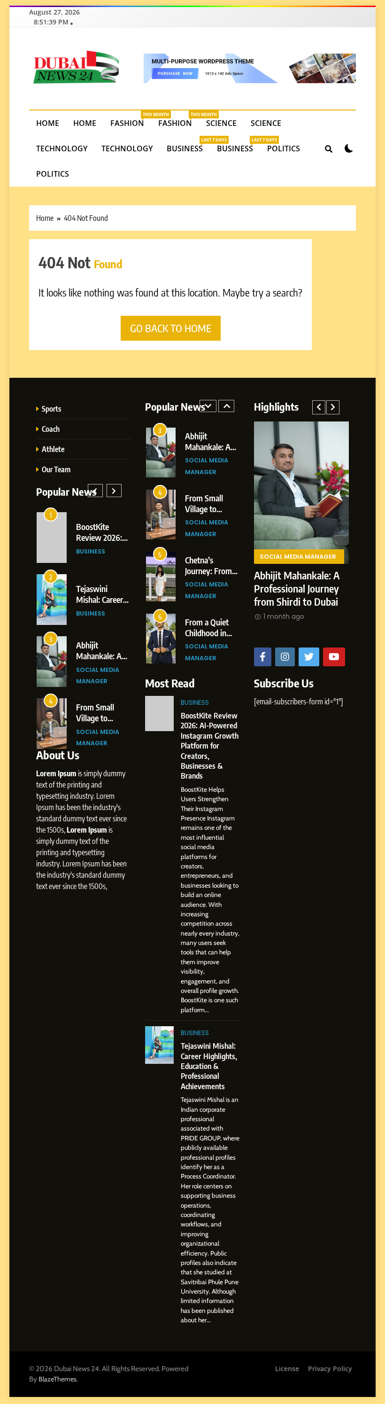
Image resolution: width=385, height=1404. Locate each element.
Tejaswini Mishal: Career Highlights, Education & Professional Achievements (209, 1066)
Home (47, 123)
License (287, 1368)
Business (188, 145)
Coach (51, 429)
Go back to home (170, 328)
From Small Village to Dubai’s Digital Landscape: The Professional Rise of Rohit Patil (298, 576)
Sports (51, 408)
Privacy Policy (330, 1368)
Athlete (53, 449)
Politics (283, 148)
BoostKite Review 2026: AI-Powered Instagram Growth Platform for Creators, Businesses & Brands (210, 745)
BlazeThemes (57, 1379)
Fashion (130, 119)
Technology (61, 148)
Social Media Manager (298, 531)
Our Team (56, 469)
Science (221, 123)
